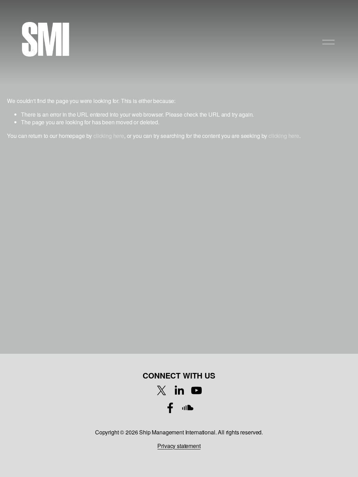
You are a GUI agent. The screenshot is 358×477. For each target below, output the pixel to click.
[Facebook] (170, 407)
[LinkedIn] (179, 390)
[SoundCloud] (187, 407)
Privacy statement (178, 446)
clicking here (108, 136)
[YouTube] (196, 390)
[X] (161, 390)
